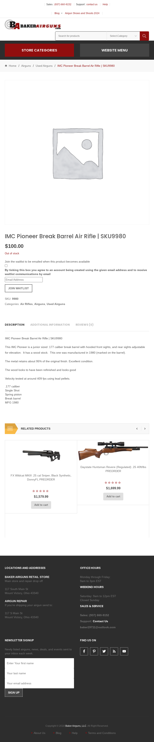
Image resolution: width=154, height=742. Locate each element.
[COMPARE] (42, 465)
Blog (57, 13)
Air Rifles (26, 304)
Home (12, 65)
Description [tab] (14, 325)
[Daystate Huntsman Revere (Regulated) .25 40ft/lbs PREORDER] (113, 451)
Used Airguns (44, 65)
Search (144, 36)
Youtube (124, 651)
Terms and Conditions (102, 733)
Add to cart (41, 504)
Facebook (84, 651)
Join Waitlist (18, 288)
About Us (39, 733)
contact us (91, 4)
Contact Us (101, 621)
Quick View (52, 465)
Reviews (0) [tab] (85, 325)
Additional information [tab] (50, 325)
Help (105, 4)
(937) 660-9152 (62, 4)
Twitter (104, 651)
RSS (114, 651)
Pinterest (94, 651)
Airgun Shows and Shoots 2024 (82, 13)
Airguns (26, 65)
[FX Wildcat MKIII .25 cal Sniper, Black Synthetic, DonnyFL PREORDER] (41, 455)
